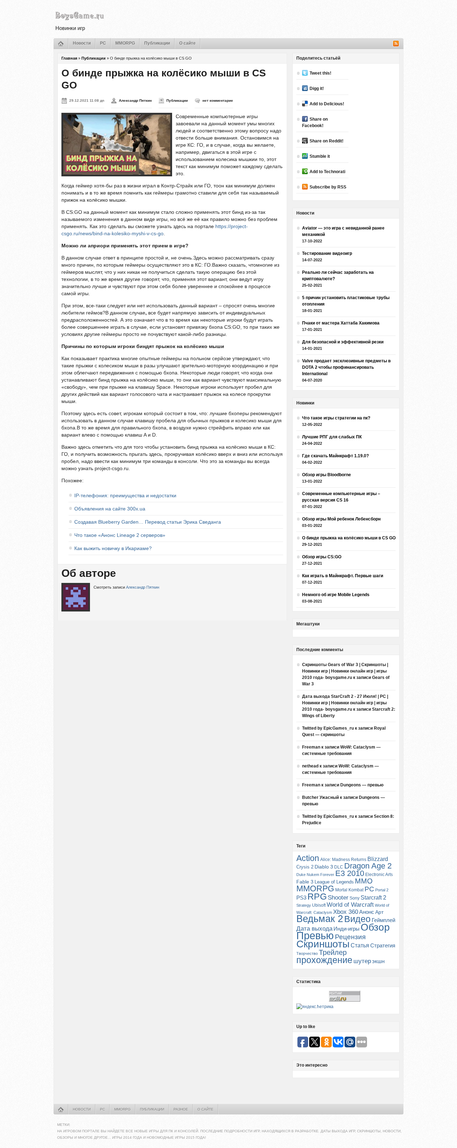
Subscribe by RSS (328, 187)
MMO (364, 881)
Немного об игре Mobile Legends (336, 594)
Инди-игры (346, 929)
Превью (315, 935)
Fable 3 (304, 882)
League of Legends (334, 882)
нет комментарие (217, 100)
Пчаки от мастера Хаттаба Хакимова (341, 323)
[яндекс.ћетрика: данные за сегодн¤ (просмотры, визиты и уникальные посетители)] (314, 1006)
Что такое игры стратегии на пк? (336, 418)
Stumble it (320, 156)
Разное (181, 1109)
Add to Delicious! (327, 103)
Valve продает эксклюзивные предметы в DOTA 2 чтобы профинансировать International (346, 367)
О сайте (187, 43)
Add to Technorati (327, 171)
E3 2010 (349, 873)
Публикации (157, 43)
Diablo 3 (324, 867)
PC (103, 43)
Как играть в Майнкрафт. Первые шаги (342, 575)
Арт (379, 912)
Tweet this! (320, 73)
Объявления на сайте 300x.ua (109, 509)
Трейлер (333, 952)
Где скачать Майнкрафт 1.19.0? (335, 455)
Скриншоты (323, 944)
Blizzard (377, 859)
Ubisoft (319, 905)
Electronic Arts (379, 874)
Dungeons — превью (361, 784)
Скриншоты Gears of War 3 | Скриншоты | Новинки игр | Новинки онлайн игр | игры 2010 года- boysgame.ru (345, 671)
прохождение (324, 960)
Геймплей (383, 920)
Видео (357, 919)
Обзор (375, 927)
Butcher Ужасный (320, 797)
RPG (317, 896)
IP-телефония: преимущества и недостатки (125, 495)
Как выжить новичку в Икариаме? (113, 548)
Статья (360, 945)
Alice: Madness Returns (343, 859)
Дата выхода (314, 928)
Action (307, 858)
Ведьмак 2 (319, 918)
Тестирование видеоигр (327, 253)
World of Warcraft (350, 904)
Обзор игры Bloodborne (326, 474)
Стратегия (382, 945)
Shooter (338, 897)
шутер (362, 961)
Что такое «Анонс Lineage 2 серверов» (119, 535)
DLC (338, 867)
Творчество (307, 953)
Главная (69, 58)
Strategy (303, 905)
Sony (355, 898)
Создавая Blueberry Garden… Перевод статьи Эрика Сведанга (147, 522)
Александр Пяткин (135, 100)
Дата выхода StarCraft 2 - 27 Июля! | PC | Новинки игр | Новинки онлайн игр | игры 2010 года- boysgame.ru (345, 703)
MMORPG (125, 43)
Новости (82, 43)
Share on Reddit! (326, 141)
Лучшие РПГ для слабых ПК (332, 436)
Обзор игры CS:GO (321, 556)
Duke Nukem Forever (315, 874)
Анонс (366, 912)
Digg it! (317, 88)
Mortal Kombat (349, 889)
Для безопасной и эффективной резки (342, 341)
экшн (378, 961)
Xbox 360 (345, 911)
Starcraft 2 (373, 898)
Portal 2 (381, 890)
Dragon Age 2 (368, 865)
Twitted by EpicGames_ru (328, 728)
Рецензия (350, 937)
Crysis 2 (304, 867)
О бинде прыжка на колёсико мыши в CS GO (349, 537)
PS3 (301, 898)
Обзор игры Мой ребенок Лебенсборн (341, 519)
